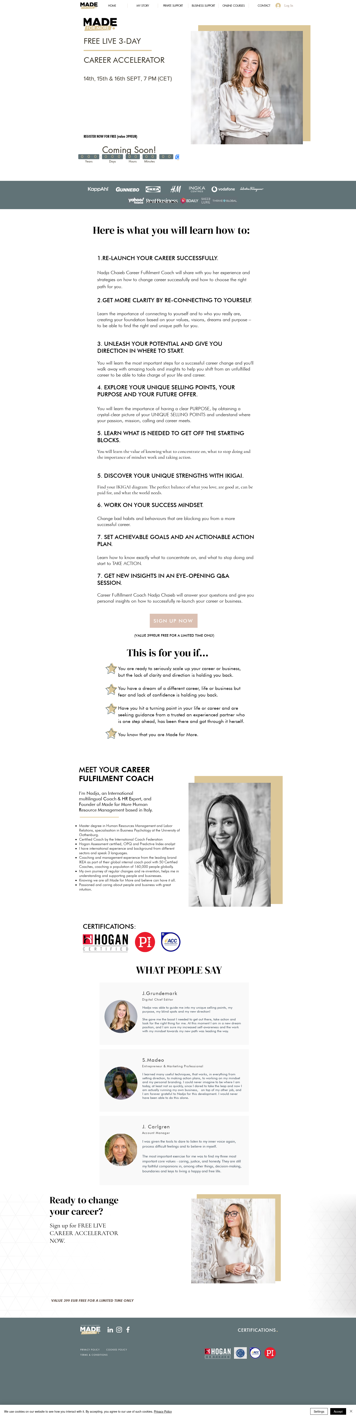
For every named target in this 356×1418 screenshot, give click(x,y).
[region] (247, 87)
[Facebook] (128, 1330)
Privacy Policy (163, 1411)
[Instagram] (119, 1330)
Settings (319, 1411)
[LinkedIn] (110, 1330)
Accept (338, 1411)
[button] (173, 6)
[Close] (351, 1411)
